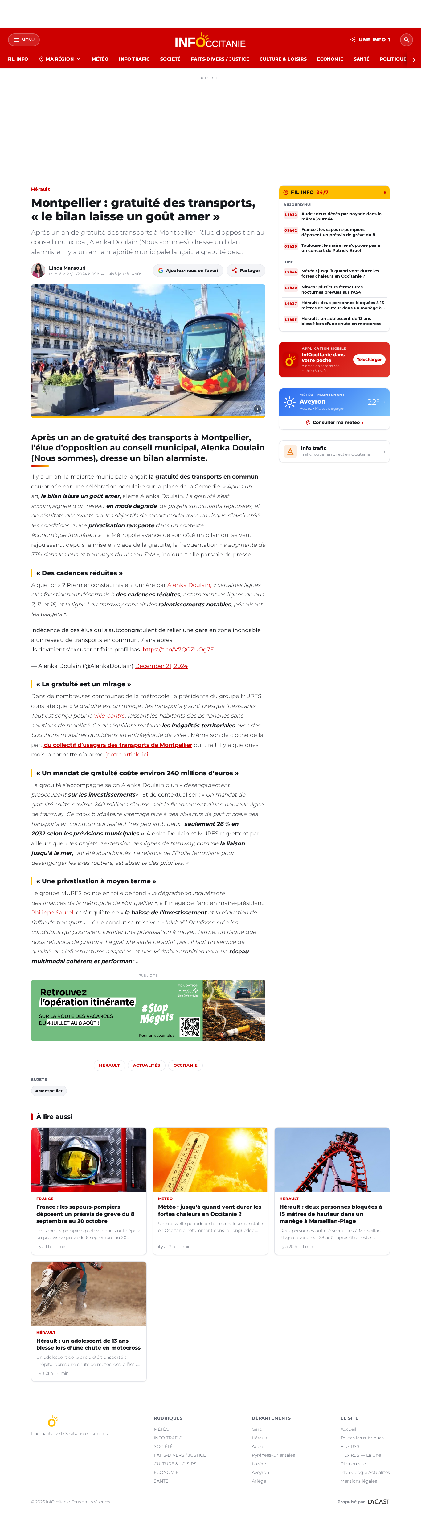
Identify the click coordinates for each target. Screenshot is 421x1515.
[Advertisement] (210, 126)
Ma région (60, 59)
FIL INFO (17, 59)
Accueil (348, 1429)
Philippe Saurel (52, 912)
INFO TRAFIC (134, 59)
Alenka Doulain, (188, 585)
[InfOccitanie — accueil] (210, 40)
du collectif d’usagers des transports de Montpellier (117, 745)
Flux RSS (350, 1446)
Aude (257, 1446)
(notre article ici (126, 754)
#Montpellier (49, 1090)
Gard (257, 1429)
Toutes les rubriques (362, 1438)
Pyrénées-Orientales (273, 1455)
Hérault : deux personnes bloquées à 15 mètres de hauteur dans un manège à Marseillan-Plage (331, 1214)
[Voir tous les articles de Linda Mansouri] (38, 270)
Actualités (146, 1065)
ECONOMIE (330, 59)
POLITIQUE (393, 59)
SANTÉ (362, 59)
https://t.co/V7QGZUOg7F (178, 649)
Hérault (40, 189)
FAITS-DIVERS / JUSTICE (220, 59)
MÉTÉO (100, 59)
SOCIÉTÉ (170, 59)
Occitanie (186, 1065)
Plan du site (353, 1464)
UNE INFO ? (370, 40)
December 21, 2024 (161, 666)
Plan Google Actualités (365, 1472)
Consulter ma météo (338, 422)
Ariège (259, 1481)
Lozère (259, 1464)
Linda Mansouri (67, 268)
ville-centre (108, 715)
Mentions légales (359, 1481)
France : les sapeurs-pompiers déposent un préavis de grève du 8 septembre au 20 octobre (85, 1214)
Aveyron (260, 1472)
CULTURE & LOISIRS (283, 59)
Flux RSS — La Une (361, 1455)
